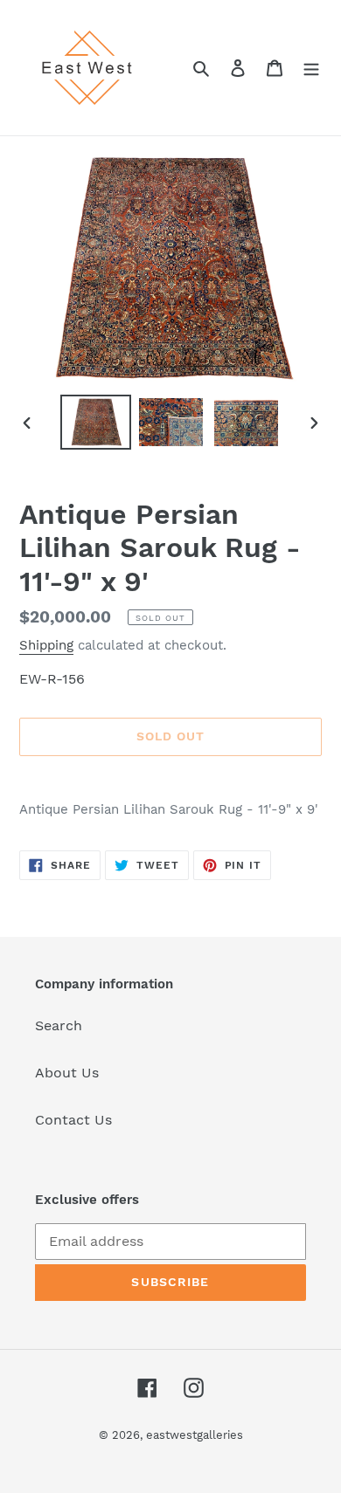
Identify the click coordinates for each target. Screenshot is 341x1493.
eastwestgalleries (194, 1434)
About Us (67, 1072)
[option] (96, 422)
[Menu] (311, 67)
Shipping (46, 645)
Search (58, 1025)
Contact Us (73, 1119)
